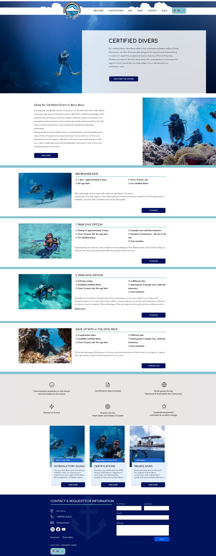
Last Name (148, 504)
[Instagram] (52, 529)
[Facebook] (58, 529)
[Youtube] (64, 529)
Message (120, 523)
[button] (115, 11)
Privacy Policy (55, 545)
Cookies (74, 545)
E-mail (119, 513)
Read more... (81, 309)
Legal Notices (65, 545)
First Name (121, 504)
